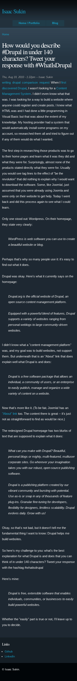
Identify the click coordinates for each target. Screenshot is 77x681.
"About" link (9, 413)
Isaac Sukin (13, 11)
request (44, 82)
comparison (30, 82)
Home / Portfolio (29, 23)
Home (5, 34)
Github (9, 651)
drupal (16, 82)
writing (6, 82)
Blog (55, 23)
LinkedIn (10, 656)
